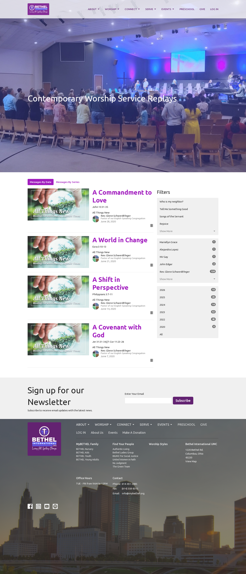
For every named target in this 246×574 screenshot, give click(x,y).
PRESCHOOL (187, 9)
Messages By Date (40, 182)
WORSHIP (110, 9)
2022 (187, 319)
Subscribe (183, 400)
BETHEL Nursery (84, 449)
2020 (187, 326)
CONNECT (131, 9)
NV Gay (187, 256)
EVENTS (166, 9)
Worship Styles (158, 444)
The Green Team (121, 466)
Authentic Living (121, 449)
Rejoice (164, 223)
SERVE (149, 9)
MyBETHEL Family (87, 444)
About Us (97, 432)
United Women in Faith (124, 459)
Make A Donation (134, 432)
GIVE (202, 9)
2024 (187, 304)
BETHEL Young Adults (87, 459)
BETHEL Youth (83, 456)
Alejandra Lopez (187, 249)
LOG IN (214, 9)
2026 (187, 289)
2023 (187, 312)
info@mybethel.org (133, 493)
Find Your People (123, 444)
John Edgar (187, 264)
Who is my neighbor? (171, 201)
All (161, 334)
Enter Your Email (134, 393)
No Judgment (120, 463)
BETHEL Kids (82, 452)
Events (112, 432)
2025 (187, 297)
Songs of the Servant (172, 216)
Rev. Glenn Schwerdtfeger (187, 271)
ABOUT (92, 9)
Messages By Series (67, 182)
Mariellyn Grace (187, 242)
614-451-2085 (129, 483)
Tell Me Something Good (174, 209)
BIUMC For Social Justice (125, 456)
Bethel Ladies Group (123, 452)
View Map (191, 461)
